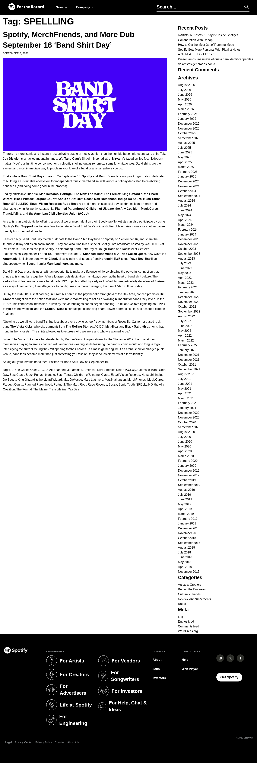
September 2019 (189, 484)
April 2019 (185, 509)
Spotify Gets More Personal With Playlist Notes (209, 49)
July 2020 (184, 436)
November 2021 (188, 359)
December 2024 (188, 181)
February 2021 (188, 403)
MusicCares (155, 379)
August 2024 (186, 200)
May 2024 (184, 215)
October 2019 (187, 480)
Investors (159, 678)
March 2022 (186, 340)
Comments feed (188, 626)
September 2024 (189, 195)
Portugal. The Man (66, 384)
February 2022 (188, 345)
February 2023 (188, 287)
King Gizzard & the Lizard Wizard (40, 379)
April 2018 (185, 567)
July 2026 (184, 89)
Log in (182, 616)
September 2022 (189, 311)
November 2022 (188, 301)
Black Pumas (34, 374)
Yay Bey (73, 389)
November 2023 (188, 244)
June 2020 (185, 441)
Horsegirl (147, 374)
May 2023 (184, 272)
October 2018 (187, 538)
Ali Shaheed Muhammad (65, 369)
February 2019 (188, 518)
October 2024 (187, 191)
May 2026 (184, 99)
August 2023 (186, 258)
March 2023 (186, 282)
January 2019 (187, 523)
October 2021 (187, 364)
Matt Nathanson (115, 379)
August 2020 (186, 432)
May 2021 (184, 388)
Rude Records (97, 384)
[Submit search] (244, 6)
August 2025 (186, 142)
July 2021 (184, 378)
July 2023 (184, 263)
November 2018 (188, 533)
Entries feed (186, 621)
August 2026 (186, 85)
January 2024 (187, 234)
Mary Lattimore (93, 379)
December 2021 (188, 354)
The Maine (40, 389)
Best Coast (17, 374)
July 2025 (184, 147)
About (157, 659)
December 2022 (188, 297)
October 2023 (187, 248)
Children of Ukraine (87, 374)
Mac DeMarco (72, 379)
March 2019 (186, 513)
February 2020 (188, 460)
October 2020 (187, 422)
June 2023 (185, 268)
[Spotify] (26, 7)
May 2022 (184, 330)
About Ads (73, 742)
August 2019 (186, 489)
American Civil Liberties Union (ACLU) (109, 369)
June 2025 (185, 152)
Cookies (59, 742)
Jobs (156, 669)
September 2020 (189, 427)
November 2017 (188, 571)
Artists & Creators (189, 584)
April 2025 (185, 162)
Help (185, 659)
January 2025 (187, 176)
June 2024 (185, 210)
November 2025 (188, 128)
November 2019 (188, 475)
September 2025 (189, 138)
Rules (182, 603)
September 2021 (189, 369)
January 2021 (187, 407)
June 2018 (185, 557)
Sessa (113, 384)
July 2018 (184, 552)
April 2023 (185, 277)
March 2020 (186, 456)
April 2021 (185, 393)
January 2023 (187, 292)
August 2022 (186, 316)
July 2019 (184, 494)
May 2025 (184, 157)
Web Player (190, 669)
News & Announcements (194, 599)
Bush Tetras (64, 374)
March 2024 (186, 224)
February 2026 (188, 114)
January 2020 (187, 465)
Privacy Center (23, 742)
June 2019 (185, 499)
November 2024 (188, 186)
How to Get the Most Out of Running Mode (206, 44)
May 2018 (184, 562)
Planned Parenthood (38, 384)
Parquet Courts (13, 384)
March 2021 (186, 398)
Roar (83, 384)
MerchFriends (136, 379)
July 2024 (184, 205)
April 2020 (185, 451)
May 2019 (184, 504)
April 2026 (185, 104)
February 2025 (188, 171)
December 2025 (188, 123)
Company (83, 7)
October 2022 (187, 306)
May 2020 (184, 446)
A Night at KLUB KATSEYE (196, 54)
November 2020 (188, 417)
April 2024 (185, 220)
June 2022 (185, 326)
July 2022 (184, 321)
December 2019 (188, 470)
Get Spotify (231, 677)
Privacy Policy (43, 742)
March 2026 (186, 109)
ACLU (44, 369)
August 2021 (186, 374)
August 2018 (186, 547)
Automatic (143, 369)
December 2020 (188, 412)
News (60, 7)
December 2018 (188, 528)
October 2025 (187, 133)
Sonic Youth (127, 384)
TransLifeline (57, 389)
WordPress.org (188, 631)
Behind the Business (192, 589)
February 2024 (188, 229)
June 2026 (185, 94)
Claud (105, 374)
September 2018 (189, 542)
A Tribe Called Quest (24, 369)
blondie (50, 374)
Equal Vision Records (125, 374)
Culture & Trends (189, 594)
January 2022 (187, 350)
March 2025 (186, 166)
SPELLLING (144, 384)
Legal (8, 742)
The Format (24, 389)
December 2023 (188, 239)
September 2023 (189, 253)
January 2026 (187, 118)
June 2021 (185, 383)
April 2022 (185, 335)
